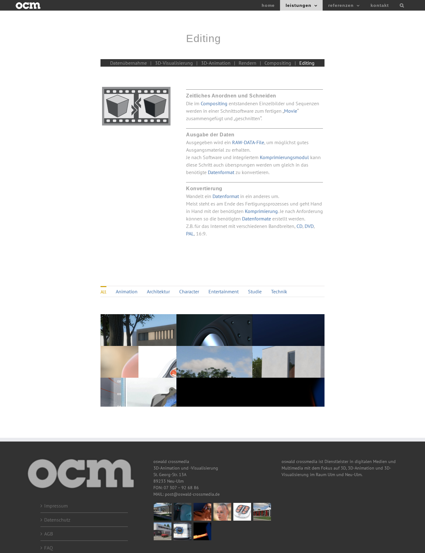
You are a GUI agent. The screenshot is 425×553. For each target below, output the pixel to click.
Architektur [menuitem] (158, 291)
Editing (307, 63)
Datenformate (256, 218)
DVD (309, 226)
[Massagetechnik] (242, 512)
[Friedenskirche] (262, 512)
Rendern (247, 63)
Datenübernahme (128, 63)
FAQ (48, 548)
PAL (190, 233)
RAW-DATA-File (248, 142)
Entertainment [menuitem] (223, 291)
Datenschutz (57, 520)
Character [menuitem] (189, 291)
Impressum (56, 506)
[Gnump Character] (202, 512)
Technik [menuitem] (279, 291)
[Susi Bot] (182, 512)
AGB (48, 534)
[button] (401, 5)
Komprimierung (261, 211)
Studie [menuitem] (255, 291)
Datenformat (221, 172)
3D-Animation (216, 63)
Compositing (277, 63)
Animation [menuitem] (127, 291)
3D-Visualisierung (174, 63)
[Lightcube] (202, 531)
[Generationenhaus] (162, 531)
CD (299, 226)
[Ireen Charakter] (222, 512)
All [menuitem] (103, 292)
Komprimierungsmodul (285, 157)
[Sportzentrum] (162, 512)
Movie (290, 111)
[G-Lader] (182, 531)
